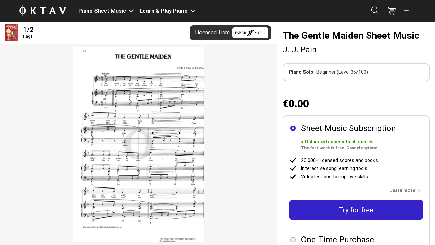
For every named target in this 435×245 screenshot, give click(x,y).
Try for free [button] (356, 210)
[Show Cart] (391, 11)
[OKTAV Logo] (42, 11)
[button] (406, 190)
